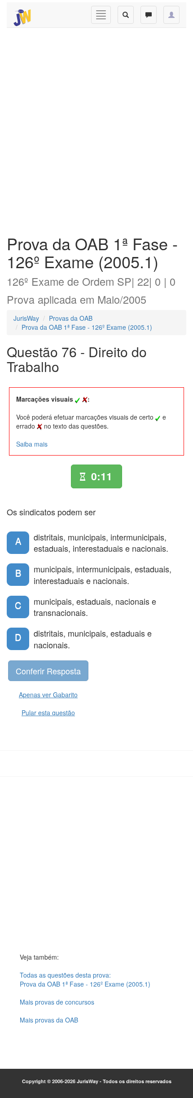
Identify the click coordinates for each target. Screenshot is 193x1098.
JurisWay (26, 318)
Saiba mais (32, 443)
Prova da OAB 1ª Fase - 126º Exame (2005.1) (87, 327)
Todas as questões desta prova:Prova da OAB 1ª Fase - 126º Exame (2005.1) (85, 979)
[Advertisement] (96, 129)
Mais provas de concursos (57, 1001)
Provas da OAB (70, 318)
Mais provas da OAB (49, 1019)
